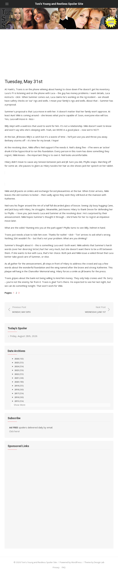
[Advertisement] (59, 52)
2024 (16, 366)
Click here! (14, 431)
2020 (16, 381)
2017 (16, 393)
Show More (19, 404)
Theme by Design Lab (94, 562)
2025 (16, 362)
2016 (16, 397)
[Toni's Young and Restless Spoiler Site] (59, 18)
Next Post (95, 309)
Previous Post (21, 309)
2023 (16, 370)
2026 (16, 358)
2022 (16, 374)
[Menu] (7, 4)
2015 (16, 401)
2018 (16, 389)
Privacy (56, 567)
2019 (16, 385)
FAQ (63, 567)
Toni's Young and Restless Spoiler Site (59, 3)
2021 (16, 378)
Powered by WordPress (71, 562)
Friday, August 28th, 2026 (23, 336)
